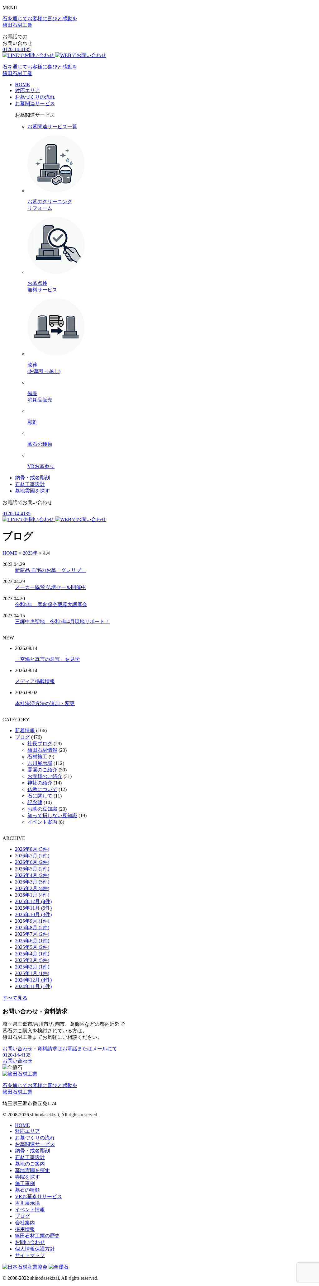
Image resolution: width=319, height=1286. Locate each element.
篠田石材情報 (42, 750)
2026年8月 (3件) (32, 849)
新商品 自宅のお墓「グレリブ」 (50, 570)
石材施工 (37, 756)
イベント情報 (30, 1209)
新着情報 (25, 730)
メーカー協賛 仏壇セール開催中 (50, 587)
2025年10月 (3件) (33, 914)
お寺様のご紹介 (44, 776)
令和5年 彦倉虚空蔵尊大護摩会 (51, 604)
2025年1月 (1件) (32, 973)
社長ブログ (39, 743)
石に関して (39, 795)
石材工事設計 (30, 484)
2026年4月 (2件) (32, 875)
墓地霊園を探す (32, 490)
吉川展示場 (39, 763)
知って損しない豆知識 (52, 815)
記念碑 (34, 802)
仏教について (42, 789)
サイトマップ (30, 1255)
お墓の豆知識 (42, 809)
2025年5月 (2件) (32, 947)
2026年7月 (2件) (32, 855)
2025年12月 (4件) (33, 901)
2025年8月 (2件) (32, 927)
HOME (22, 84)
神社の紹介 (39, 782)
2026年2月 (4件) (32, 888)
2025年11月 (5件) (33, 908)
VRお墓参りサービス (38, 1196)
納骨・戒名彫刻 (32, 477)
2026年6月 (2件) (32, 862)
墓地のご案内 (30, 1163)
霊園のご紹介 (42, 769)
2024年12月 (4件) (33, 979)
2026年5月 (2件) (32, 868)
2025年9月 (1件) (32, 921)
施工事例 (25, 1183)
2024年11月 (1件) (33, 986)
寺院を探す (27, 1177)
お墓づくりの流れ (35, 97)
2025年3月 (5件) (32, 960)
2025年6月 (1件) (32, 940)
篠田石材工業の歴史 (37, 1235)
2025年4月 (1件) (32, 953)
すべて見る (14, 998)
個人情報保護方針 (35, 1248)
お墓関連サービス (35, 103)
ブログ (22, 737)
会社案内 (25, 1222)
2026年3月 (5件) (32, 881)
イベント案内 (42, 822)
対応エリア (27, 90)
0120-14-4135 (16, 49)
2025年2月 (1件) (32, 966)
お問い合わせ (17, 1060)
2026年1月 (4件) (32, 894)
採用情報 (25, 1229)
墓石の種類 (27, 1190)
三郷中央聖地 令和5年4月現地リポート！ (62, 621)
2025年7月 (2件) (32, 934)
